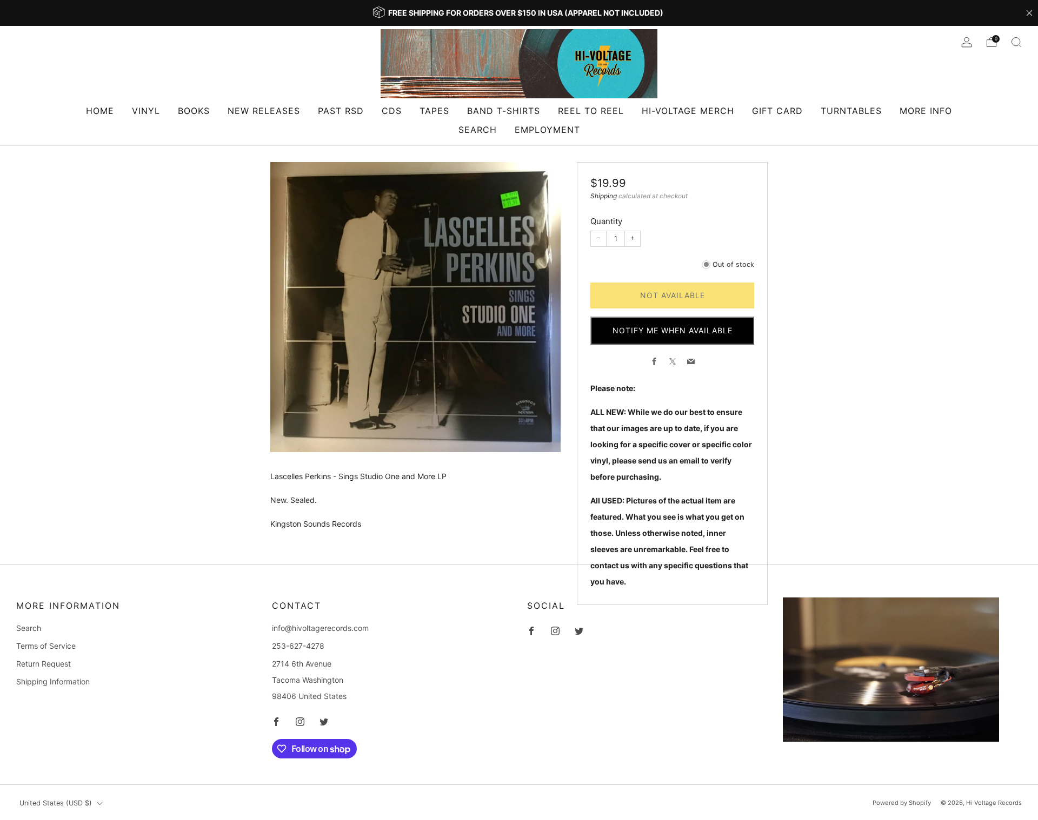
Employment (547, 129)
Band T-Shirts (503, 110)
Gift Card (777, 110)
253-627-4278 (298, 645)
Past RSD (341, 110)
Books (194, 110)
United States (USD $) (55, 803)
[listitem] (519, 13)
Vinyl (146, 110)
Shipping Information (53, 681)
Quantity (606, 221)
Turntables (851, 110)
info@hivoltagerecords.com (320, 628)
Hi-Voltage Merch (688, 110)
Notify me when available (673, 330)
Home (100, 110)
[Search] (1016, 42)
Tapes (434, 110)
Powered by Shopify (902, 802)
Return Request (43, 663)
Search (477, 129)
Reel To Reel (591, 110)
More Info (926, 110)
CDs (392, 110)
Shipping (603, 196)
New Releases (264, 110)
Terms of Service (46, 645)
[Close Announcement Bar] (1029, 13)
